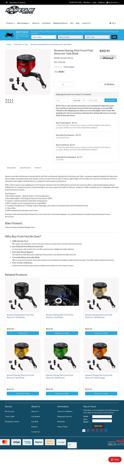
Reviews (38, 168)
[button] (75, 67)
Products (10, 23)
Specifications (25, 168)
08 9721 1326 (76, 2)
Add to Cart (22, 333)
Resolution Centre (12, 421)
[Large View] (9, 101)
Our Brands (46, 23)
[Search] (6, 2)
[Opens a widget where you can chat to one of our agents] (115, 460)
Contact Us (86, 23)
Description (11, 168)
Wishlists (86, 2)
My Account (9, 411)
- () (113, 23)
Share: (57, 72)
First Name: (86, 420)
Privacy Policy (62, 427)
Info (115, 58)
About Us (35, 23)
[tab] (11, 167)
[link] (88, 430)
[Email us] (83, 430)
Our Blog (34, 421)
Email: (85, 416)
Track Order (9, 416)
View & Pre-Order (62, 333)
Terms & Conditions (64, 411)
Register (101, 2)
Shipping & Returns (60, 23)
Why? (95, 128)
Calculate (111, 100)
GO (114, 37)
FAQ (72, 23)
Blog (77, 23)
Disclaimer (61, 421)
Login (94, 2)
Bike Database (23, 23)
